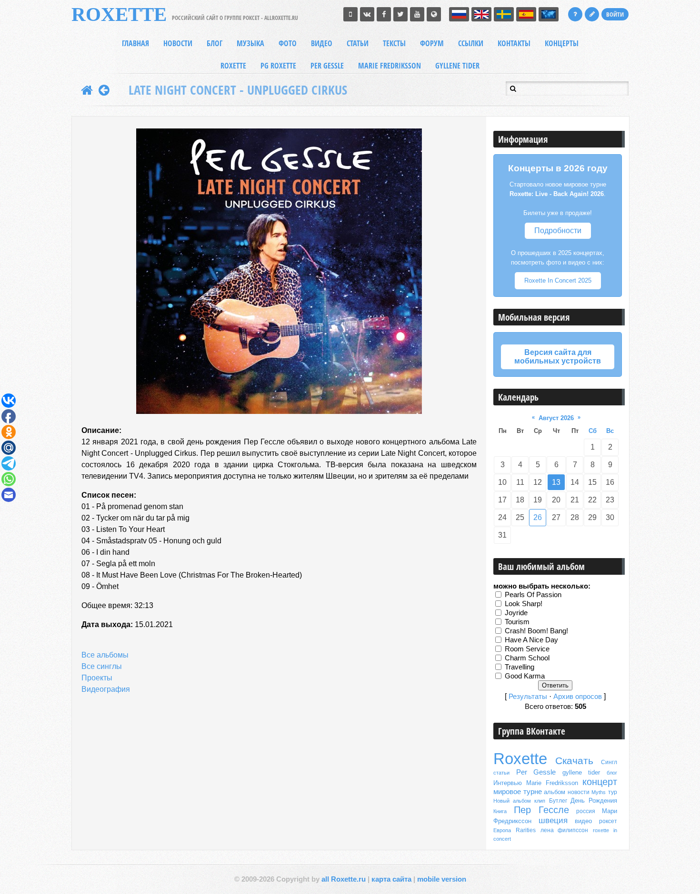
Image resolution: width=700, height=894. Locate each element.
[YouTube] (417, 14)
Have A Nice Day (531, 639)
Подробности (557, 230)
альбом (554, 792)
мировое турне (517, 792)
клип (539, 801)
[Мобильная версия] (350, 14)
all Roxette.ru (343, 879)
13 (556, 482)
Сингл (609, 762)
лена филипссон (564, 830)
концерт (599, 781)
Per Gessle (536, 772)
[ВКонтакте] (367, 14)
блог (612, 773)
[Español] (526, 14)
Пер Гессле (542, 810)
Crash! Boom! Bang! (536, 630)
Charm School (527, 657)
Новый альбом (512, 801)
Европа (502, 830)
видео (583, 821)
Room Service (527, 648)
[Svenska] (504, 14)
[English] (481, 14)
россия (585, 811)
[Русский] (459, 14)
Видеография (105, 689)
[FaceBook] (384, 14)
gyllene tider (581, 772)
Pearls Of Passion (533, 594)
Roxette (520, 758)
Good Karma (525, 675)
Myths (598, 792)
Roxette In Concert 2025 (557, 280)
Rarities (526, 830)
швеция (553, 820)
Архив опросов (577, 696)
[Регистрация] (592, 14)
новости (579, 792)
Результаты (528, 696)
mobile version (441, 879)
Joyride (516, 612)
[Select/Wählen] (549, 14)
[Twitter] (400, 14)
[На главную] (87, 89)
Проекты (96, 678)
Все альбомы (105, 655)
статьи (501, 773)
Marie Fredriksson (552, 782)
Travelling (519, 666)
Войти (615, 14)
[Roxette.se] (434, 14)
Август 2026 (556, 418)
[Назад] (104, 89)
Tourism (517, 621)
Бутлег (558, 800)
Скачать (574, 760)
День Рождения (593, 800)
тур (612, 792)
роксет (608, 821)
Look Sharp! (523, 603)
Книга (500, 811)
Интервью (507, 782)
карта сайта (391, 879)
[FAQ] (575, 14)
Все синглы (101, 666)
